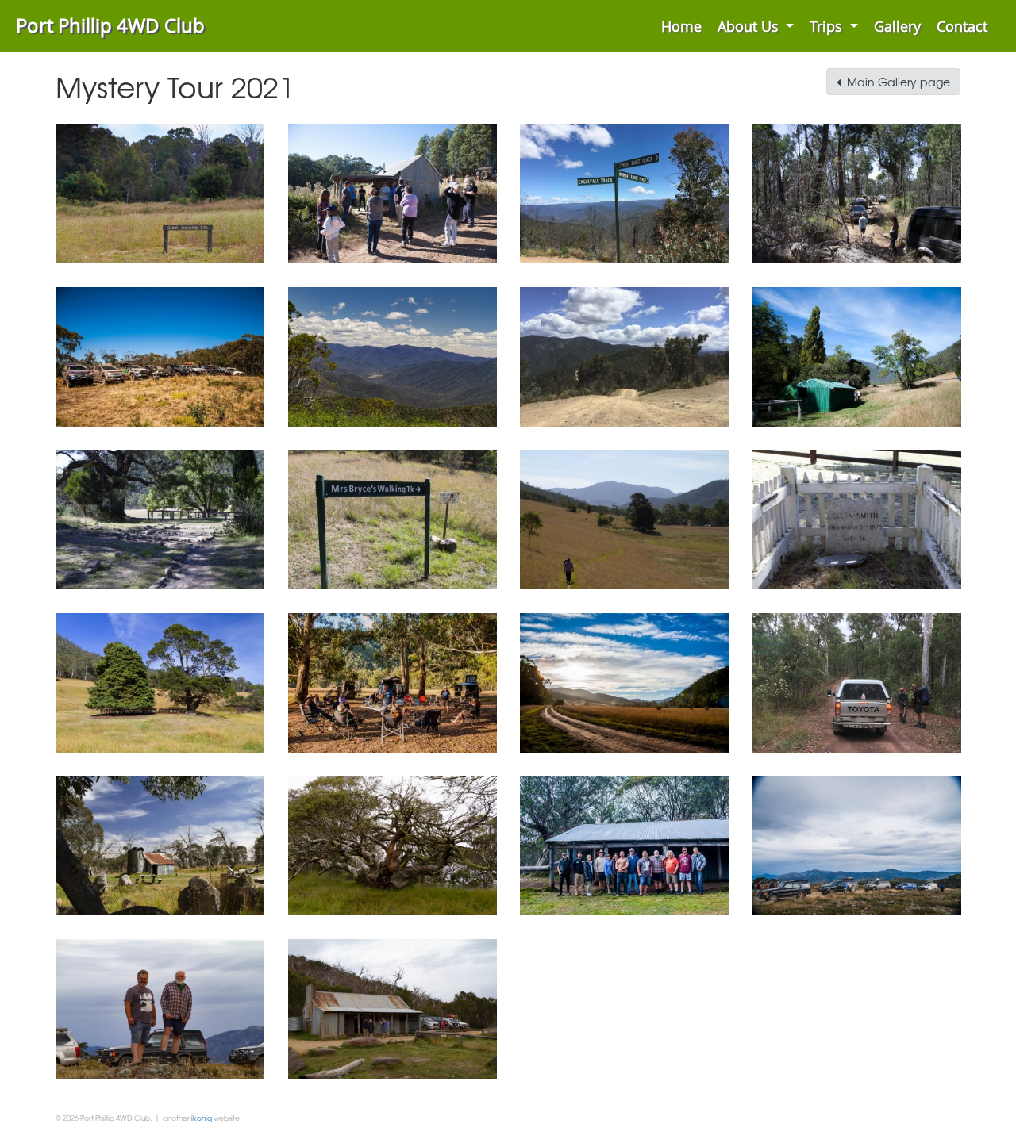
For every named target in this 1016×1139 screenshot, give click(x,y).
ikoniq (201, 1118)
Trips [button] (828, 26)
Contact (962, 26)
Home (681, 26)
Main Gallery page (895, 82)
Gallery (897, 26)
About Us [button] (750, 26)
